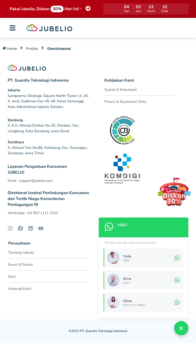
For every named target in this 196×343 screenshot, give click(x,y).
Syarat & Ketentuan (120, 89)
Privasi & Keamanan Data (125, 101)
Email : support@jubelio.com (30, 180)
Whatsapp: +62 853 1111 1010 (33, 213)
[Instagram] (10, 228)
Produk (32, 48)
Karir (12, 276)
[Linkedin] (30, 228)
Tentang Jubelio (21, 252)
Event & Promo (20, 264)
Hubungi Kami (19, 288)
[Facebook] (20, 228)
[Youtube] (40, 228)
